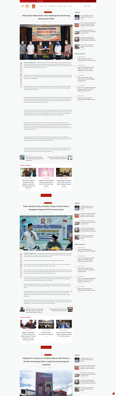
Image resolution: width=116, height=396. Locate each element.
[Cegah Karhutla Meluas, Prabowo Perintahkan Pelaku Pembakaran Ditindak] (77, 17)
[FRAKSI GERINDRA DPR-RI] (31, 6)
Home (41, 12)
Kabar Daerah (48, 354)
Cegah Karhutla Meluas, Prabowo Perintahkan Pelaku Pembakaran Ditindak (86, 17)
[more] (21, 86)
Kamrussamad (58, 264)
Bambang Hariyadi (53, 62)
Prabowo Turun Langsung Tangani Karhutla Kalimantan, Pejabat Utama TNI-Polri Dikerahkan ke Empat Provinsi (88, 39)
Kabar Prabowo (81, 56)
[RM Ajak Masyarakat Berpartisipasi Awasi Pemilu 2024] (46, 324)
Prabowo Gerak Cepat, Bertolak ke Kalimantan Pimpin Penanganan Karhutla (87, 46)
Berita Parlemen (48, 12)
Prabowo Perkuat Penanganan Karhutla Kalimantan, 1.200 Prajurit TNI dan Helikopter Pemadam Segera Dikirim (88, 24)
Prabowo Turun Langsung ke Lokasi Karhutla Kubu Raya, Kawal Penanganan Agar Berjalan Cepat (88, 32)
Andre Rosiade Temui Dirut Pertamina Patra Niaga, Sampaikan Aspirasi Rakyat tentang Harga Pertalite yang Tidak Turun (28, 184)
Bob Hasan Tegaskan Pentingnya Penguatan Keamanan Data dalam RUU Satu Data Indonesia (64, 334)
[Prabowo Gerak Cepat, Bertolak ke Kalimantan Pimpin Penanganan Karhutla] (77, 46)
